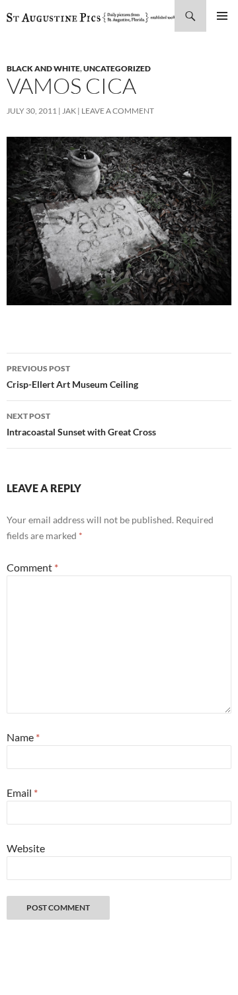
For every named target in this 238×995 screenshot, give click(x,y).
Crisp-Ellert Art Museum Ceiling (72, 376)
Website (26, 848)
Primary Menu (222, 16)
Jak (69, 111)
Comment (32, 567)
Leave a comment (117, 111)
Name (23, 737)
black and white (43, 68)
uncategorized (117, 68)
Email (22, 792)
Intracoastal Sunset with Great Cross (81, 424)
